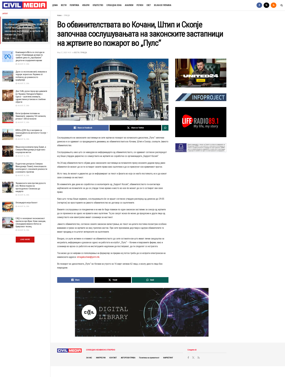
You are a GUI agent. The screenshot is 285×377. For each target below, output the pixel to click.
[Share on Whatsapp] (165, 128)
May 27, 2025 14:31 (64, 52)
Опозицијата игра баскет (26, 202)
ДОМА (55, 5)
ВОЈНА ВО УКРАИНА (162, 5)
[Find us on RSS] (273, 5)
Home (59, 15)
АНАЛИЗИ (129, 5)
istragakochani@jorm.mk (88, 257)
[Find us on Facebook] (259, 5)
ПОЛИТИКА (74, 5)
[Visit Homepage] (24, 5)
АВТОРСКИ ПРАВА (128, 358)
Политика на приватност (149, 358)
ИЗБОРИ (85, 5)
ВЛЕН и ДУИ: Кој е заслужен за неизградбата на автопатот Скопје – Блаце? (32, 133)
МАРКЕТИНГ (168, 358)
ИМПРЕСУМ (101, 358)
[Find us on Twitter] (266, 5)
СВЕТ (149, 5)
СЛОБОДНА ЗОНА (114, 5)
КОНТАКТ (113, 358)
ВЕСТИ (63, 5)
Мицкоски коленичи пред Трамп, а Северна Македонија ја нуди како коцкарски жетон (31, 149)
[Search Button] (282, 5)
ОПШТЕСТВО (98, 5)
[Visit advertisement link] (200, 73)
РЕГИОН (140, 5)
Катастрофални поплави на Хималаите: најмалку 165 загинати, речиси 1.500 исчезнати (31, 116)
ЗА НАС (89, 358)
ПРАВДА (67, 15)
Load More (25, 239)
